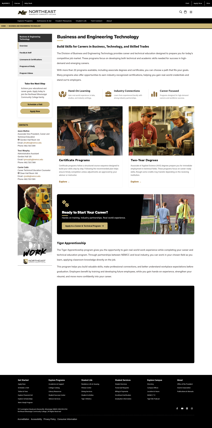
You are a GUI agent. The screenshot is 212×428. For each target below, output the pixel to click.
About (109, 21)
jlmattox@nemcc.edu (33, 142)
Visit (187, 3)
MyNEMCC (6, 3)
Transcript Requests (122, 388)
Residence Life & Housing (90, 384)
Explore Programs (25, 21)
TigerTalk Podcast (153, 399)
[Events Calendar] (185, 12)
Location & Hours (153, 391)
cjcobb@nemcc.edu (32, 176)
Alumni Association (184, 388)
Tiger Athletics (86, 399)
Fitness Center (86, 388)
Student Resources (63, 21)
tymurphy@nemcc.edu (33, 159)
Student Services (121, 384)
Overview (24, 46)
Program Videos (26, 73)
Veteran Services (54, 399)
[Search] (181, 12)
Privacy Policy (50, 419)
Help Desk (28, 3)
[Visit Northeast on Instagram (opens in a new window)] (192, 408)
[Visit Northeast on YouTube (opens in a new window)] (182, 408)
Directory (150, 384)
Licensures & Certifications (31, 59)
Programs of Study (27, 66)
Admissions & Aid (44, 21)
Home (3, 26)
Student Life (81, 21)
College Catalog (54, 388)
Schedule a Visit (35, 104)
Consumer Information (67, 419)
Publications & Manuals (185, 391)
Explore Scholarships (25, 399)
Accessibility (36, 419)
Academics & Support (56, 384)
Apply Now (198, 3)
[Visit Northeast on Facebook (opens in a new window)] (177, 408)
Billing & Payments (121, 391)
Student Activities (87, 395)
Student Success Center (57, 395)
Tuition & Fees (23, 391)
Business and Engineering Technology (25, 26)
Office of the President (185, 384)
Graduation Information (123, 399)
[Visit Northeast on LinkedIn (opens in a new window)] (187, 408)
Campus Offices (152, 388)
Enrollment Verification (123, 395)
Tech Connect (96, 21)
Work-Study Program (25, 402)
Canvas (17, 3)
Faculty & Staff (25, 52)
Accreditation (23, 419)
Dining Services (86, 391)
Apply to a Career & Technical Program (83, 226)
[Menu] (191, 12)
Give (208, 3)
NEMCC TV (151, 395)
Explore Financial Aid (25, 395)
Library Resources (55, 391)
